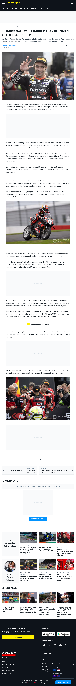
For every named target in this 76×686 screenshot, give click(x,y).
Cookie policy (39, 680)
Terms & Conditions (27, 680)
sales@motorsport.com (49, 666)
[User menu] (72, 3)
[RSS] (66, 645)
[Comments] (71, 46)
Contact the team (47, 663)
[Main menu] (3, 2)
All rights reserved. (47, 683)
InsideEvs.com (6, 658)
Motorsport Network (34, 683)
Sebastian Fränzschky (9, 45)
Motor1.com (5, 661)
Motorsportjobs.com (8, 664)
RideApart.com (6, 673)
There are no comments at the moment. (38, 486)
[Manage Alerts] (41, 459)
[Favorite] (66, 46)
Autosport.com (7, 667)
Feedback (45, 657)
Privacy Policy (49, 680)
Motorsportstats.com (9, 670)
